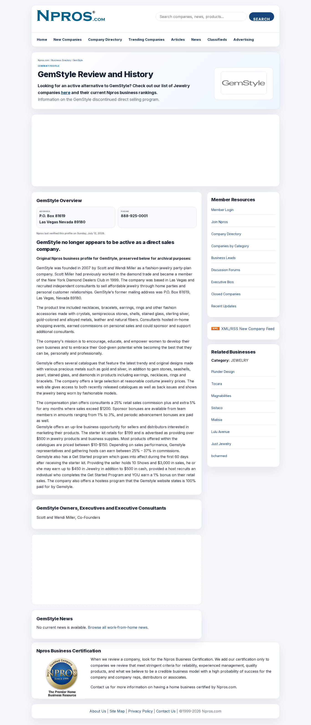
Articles (178, 39)
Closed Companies (226, 294)
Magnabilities (221, 396)
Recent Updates (223, 306)
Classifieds (217, 39)
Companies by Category (230, 246)
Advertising (243, 39)
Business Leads (223, 258)
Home (42, 39)
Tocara (216, 384)
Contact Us (166, 711)
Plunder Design (223, 372)
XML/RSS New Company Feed (247, 328)
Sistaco (217, 408)
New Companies (68, 39)
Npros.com (43, 60)
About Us (97, 711)
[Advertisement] (156, 150)
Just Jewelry (221, 444)
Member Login (222, 210)
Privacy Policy (140, 711)
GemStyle (78, 60)
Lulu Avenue (220, 432)
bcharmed (219, 456)
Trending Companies (146, 39)
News (196, 39)
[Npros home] (74, 19)
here (65, 92)
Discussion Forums (225, 270)
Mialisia (216, 420)
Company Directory (105, 39)
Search (261, 19)
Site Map (117, 711)
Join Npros (219, 222)
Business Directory (61, 60)
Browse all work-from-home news (118, 627)
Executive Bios (222, 282)
